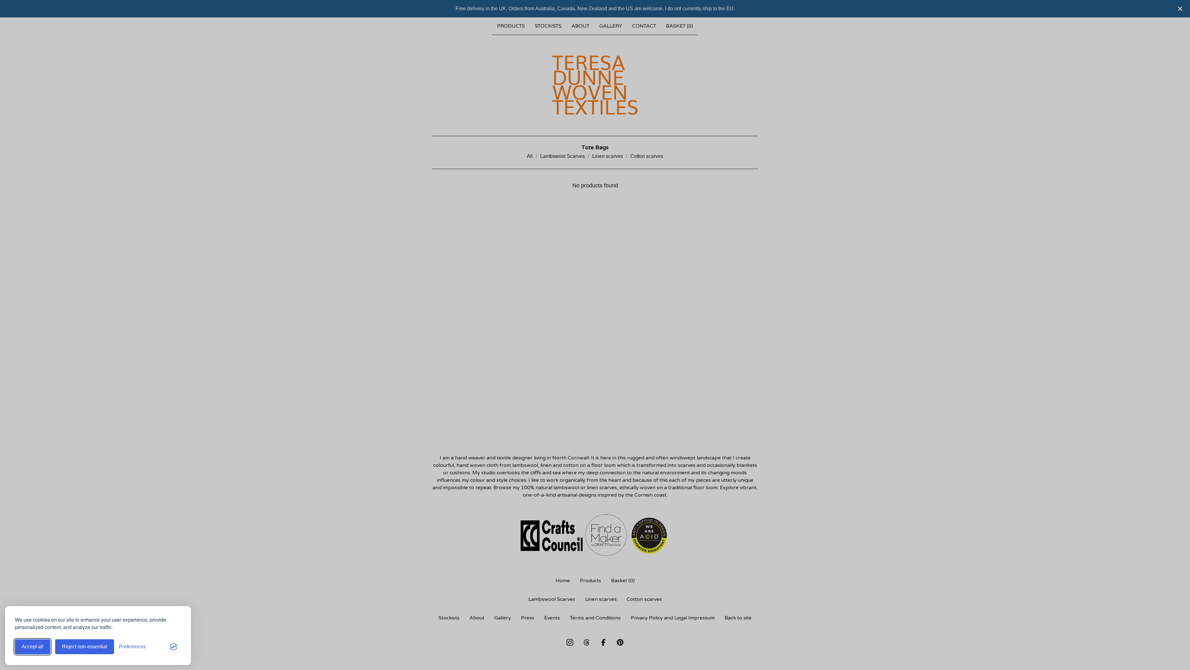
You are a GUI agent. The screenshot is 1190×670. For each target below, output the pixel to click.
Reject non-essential (84, 646)
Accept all (32, 646)
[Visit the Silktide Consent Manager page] (173, 646)
